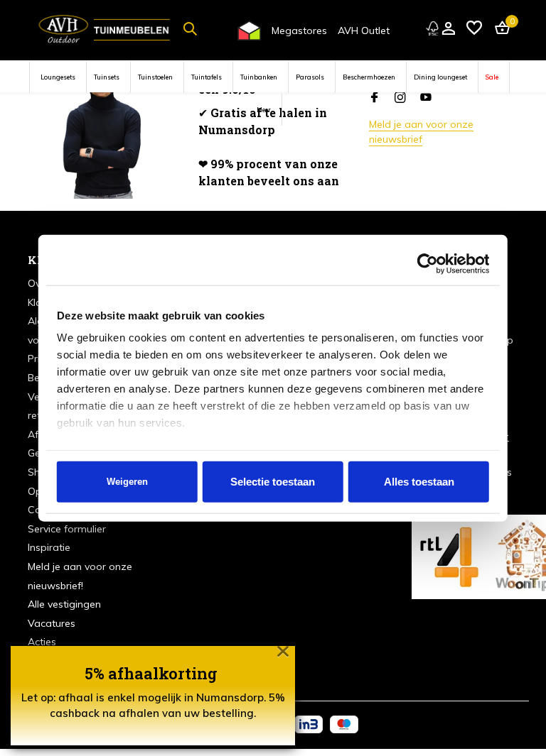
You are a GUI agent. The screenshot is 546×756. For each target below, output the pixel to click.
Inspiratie (49, 547)
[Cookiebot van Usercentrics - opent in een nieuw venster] (427, 263)
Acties (42, 641)
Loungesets (58, 77)
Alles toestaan (419, 482)
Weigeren (127, 481)
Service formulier (67, 528)
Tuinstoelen (155, 77)
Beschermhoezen (369, 77)
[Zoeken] (189, 28)
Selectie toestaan (272, 482)
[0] (499, 29)
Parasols (310, 77)
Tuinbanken (258, 77)
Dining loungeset (440, 77)
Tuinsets (106, 77)
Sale (492, 77)
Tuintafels (206, 77)
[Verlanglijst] (474, 29)
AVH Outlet (364, 30)
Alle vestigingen (64, 604)
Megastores (299, 30)
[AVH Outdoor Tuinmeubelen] (104, 28)
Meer (264, 110)
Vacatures (51, 623)
